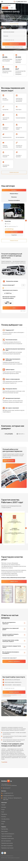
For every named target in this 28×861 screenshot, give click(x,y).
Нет (12, 7)
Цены (2, 823)
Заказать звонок (14, 581)
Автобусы (14, 190)
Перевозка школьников (7, 843)
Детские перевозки (6, 841)
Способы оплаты (5, 819)
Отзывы (3, 821)
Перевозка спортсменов (7, 848)
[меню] (2, 1)
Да (5, 7)
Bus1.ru (9, 784)
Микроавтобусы (14, 193)
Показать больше (14, 240)
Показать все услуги (14, 172)
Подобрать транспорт (14, 692)
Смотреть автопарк (14, 23)
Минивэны (14, 197)
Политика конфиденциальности (7, 855)
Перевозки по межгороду (7, 838)
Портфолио (4, 814)
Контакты (3, 816)
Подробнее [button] (14, 235)
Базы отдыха (4, 831)
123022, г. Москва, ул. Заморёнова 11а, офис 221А (12, 798)
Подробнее (4, 762)
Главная (3, 805)
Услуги (3, 809)
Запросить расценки (14, 44)
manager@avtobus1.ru (8, 795)
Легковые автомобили (14, 200)
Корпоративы (4, 829)
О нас (2, 812)
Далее (14, 307)
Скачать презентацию (9, 460)
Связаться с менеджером (14, 661)
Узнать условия (14, 232)
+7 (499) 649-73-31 (21, 1)
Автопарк (3, 807)
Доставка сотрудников (7, 845)
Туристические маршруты (7, 833)
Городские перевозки (6, 836)
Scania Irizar (8, 221)
